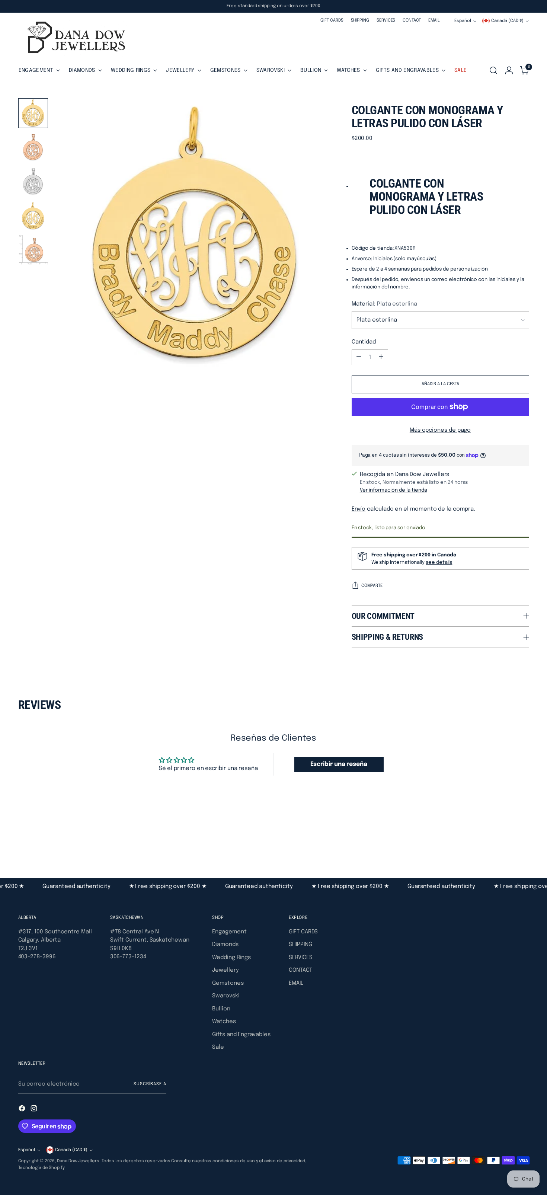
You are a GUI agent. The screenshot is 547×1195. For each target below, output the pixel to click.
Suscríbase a (150, 1084)
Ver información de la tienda (393, 490)
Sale (218, 1047)
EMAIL (296, 983)
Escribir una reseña (338, 764)
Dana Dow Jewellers (78, 1161)
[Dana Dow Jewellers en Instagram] (34, 1110)
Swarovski (225, 996)
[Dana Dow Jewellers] (74, 39)
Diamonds (225, 945)
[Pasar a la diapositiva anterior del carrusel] (505, 837)
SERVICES (300, 958)
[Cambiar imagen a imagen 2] (33, 147)
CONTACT (300, 970)
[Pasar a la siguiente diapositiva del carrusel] (522, 837)
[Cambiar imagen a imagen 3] (33, 181)
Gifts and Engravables (241, 1035)
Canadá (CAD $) (507, 21)
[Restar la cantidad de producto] (358, 357)
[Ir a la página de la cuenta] (509, 70)
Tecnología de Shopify (41, 1168)
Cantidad (364, 342)
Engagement (229, 932)
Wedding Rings (231, 958)
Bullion (221, 1009)
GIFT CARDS (303, 932)
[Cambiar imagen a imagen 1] (33, 113)
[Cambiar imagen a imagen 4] (33, 216)
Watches (224, 1022)
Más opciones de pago (440, 430)
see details (439, 562)
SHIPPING (300, 945)
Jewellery (225, 970)
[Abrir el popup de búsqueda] (493, 70)
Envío (359, 509)
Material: (384, 304)
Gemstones (227, 983)
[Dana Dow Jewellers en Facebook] (22, 1110)
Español (462, 21)
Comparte (372, 586)
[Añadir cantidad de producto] (381, 357)
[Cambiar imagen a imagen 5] (33, 250)
